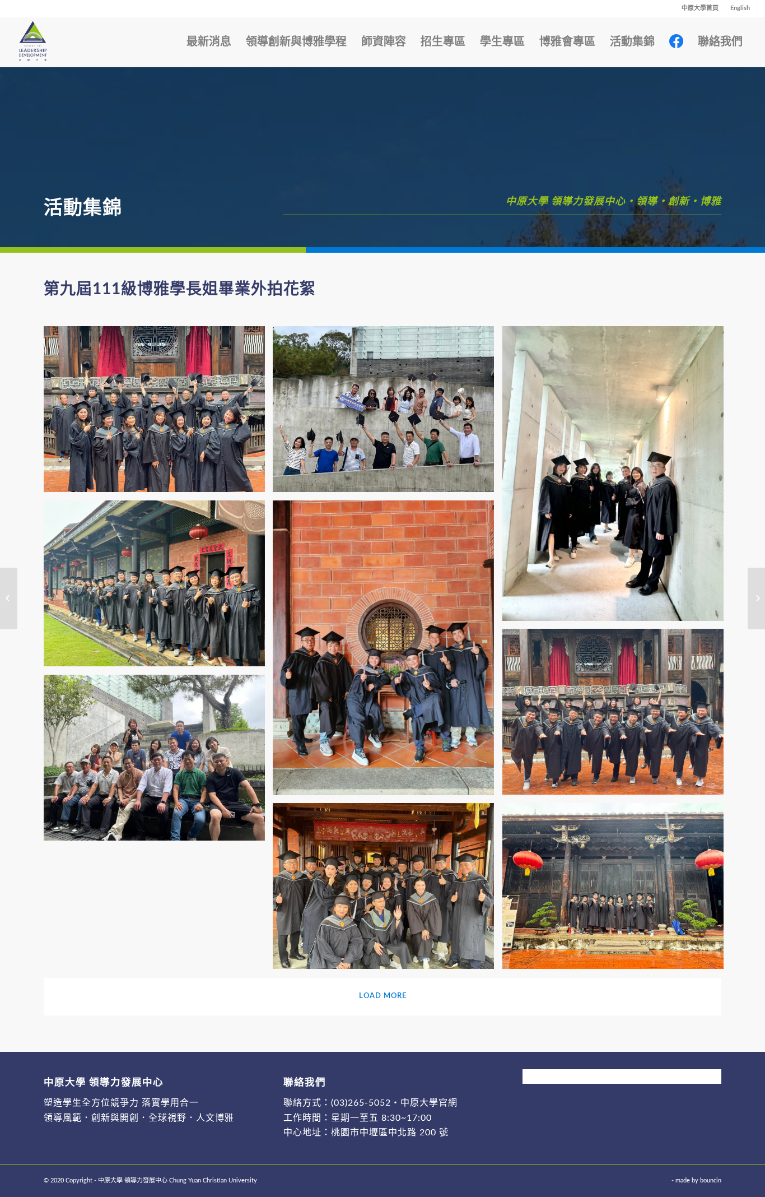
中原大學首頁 (700, 8)
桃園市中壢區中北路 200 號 (390, 1132)
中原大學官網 (429, 1102)
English (740, 8)
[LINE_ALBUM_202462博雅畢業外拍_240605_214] (387, 413)
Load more (383, 996)
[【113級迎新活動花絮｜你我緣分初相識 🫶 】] (756, 598)
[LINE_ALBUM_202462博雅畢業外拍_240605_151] (158, 587)
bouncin (710, 1180)
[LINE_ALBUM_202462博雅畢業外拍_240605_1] (387, 890)
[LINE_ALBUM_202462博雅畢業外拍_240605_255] (387, 652)
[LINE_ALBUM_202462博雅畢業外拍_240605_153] (617, 890)
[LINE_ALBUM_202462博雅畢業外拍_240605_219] (158, 762)
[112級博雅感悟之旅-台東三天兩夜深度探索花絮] (8, 598)
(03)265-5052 (361, 1102)
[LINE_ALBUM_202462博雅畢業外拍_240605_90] (617, 716)
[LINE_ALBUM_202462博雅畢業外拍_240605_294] (617, 477)
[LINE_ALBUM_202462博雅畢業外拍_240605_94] (158, 413)
